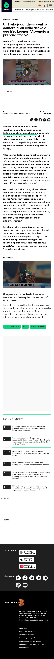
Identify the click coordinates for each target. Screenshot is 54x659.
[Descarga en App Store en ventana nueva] (26, 561)
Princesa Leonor (38, 327)
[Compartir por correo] (49, 121)
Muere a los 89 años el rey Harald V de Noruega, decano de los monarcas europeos (30, 464)
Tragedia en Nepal (28, 1)
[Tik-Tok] (18, 587)
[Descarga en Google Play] (27, 554)
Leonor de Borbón (12, 327)
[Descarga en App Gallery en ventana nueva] (27, 568)
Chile (25, 327)
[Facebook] (25, 580)
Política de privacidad (27, 631)
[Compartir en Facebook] (36, 121)
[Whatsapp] (31, 580)
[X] (32, 121)
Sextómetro (47, 9)
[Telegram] (38, 580)
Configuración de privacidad (30, 641)
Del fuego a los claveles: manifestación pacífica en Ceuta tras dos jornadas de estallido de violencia (28, 429)
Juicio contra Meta (43, 1)
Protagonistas (32, 9)
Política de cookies (26, 635)
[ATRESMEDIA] (27, 602)
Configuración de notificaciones (31, 644)
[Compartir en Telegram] (44, 121)
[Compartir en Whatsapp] (40, 121)
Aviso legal (23, 628)
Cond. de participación (28, 638)
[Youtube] (25, 587)
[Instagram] (45, 580)
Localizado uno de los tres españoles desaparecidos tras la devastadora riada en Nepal (30, 453)
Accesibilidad (24, 648)
